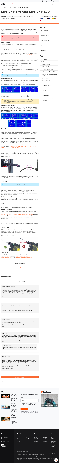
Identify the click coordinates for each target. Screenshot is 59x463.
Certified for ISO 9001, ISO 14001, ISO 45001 (54, 444)
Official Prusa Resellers (54, 439)
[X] (54, 454)
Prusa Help (36, 435)
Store (18, 437)
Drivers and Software (45, 441)
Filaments (3, 438)
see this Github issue (30, 54)
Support (5, 7)
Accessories (3, 440)
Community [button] (50, 4)
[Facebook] (50, 454)
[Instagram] (52, 454)
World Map (28, 435)
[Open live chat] (56, 460)
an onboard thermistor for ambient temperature (10, 61)
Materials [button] (17, 4)
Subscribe (24, 409)
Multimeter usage (24, 130)
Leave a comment (4, 381)
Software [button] (39, 4)
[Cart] (57, 1)
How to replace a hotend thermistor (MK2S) (23, 257)
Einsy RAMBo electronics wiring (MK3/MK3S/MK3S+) (22, 214)
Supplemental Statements (39, 456)
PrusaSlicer (45, 435)
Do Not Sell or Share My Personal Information (25, 456)
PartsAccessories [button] (24, 4)
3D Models (19, 435)
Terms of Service (33, 412)
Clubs (18, 438)
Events (27, 440)
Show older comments (19, 377)
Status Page (42, 454)
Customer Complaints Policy (33, 454)
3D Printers (3, 435)
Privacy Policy (26, 412)
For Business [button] (32, 4)
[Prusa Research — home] (3, 4)
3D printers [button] (10, 4)
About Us (53, 435)
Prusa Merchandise (5, 441)
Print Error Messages (12, 7)
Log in (16, 281)
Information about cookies (22, 454)
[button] (41, 18)
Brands (18, 442)
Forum (27, 437)
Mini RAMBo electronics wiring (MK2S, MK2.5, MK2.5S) (22, 146)
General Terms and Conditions (22, 451)
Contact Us (53, 441)
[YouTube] (57, 454)
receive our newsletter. (32, 406)
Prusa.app (45, 437)
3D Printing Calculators (36, 440)
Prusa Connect (46, 438)
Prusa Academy (36, 438)
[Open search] (43, 1)
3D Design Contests (19, 441)
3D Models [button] (44, 4)
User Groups (28, 438)
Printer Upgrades (4, 437)
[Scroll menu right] (57, 4)
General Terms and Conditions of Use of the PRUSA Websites (28, 452)
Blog (52, 437)
